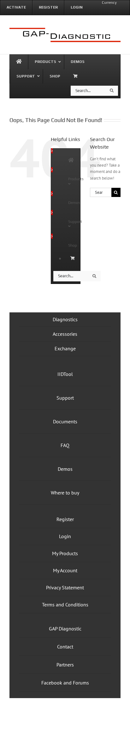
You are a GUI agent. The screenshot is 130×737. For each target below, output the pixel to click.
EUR (114, 10)
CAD (104, 10)
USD (124, 10)
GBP (94, 10)
